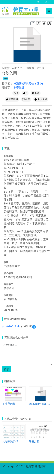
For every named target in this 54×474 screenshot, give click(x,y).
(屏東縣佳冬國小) (32, 83)
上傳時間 (8, 306)
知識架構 (8, 156)
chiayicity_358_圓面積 (40, 403)
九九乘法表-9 (10, 441)
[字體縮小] (38, 23)
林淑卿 (18, 83)
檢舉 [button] (27, 99)
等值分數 (34, 441)
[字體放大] (49, 23)
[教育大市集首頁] (20, 10)
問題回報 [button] (13, 99)
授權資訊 (8, 295)
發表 (6, 369)
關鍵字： (7, 87)
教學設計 (19, 87)
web (5, 78)
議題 (6, 262)
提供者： (7, 83)
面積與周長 (8, 403)
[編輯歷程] (32, 23)
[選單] (49, 11)
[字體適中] (44, 23)
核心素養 (8, 273)
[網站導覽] (47, 2)
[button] (36, 93)
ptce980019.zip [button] (11, 326)
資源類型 (8, 284)
